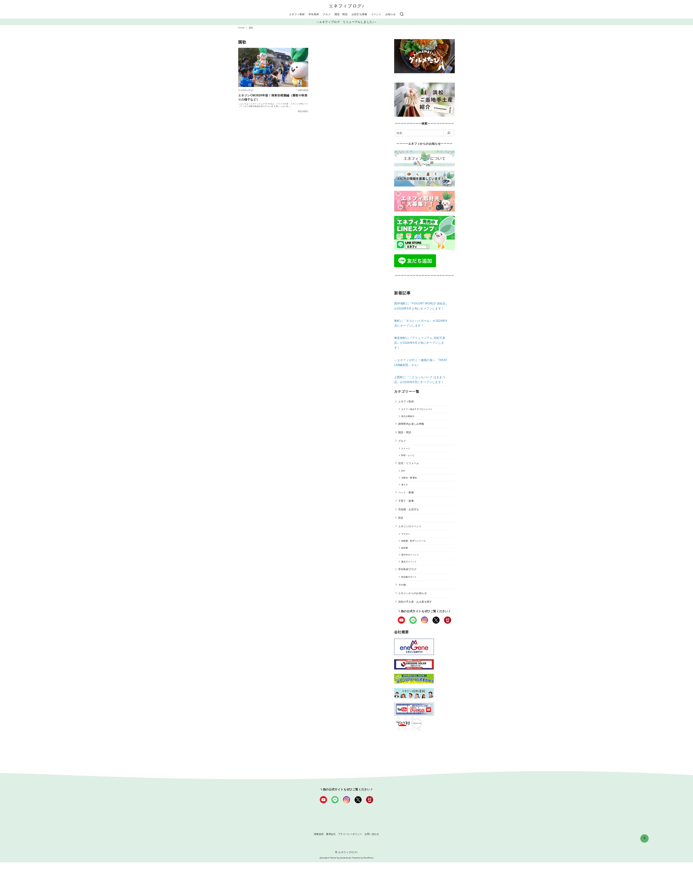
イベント (376, 14)
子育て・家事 (406, 500)
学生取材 (314, 14)
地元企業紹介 (408, 416)
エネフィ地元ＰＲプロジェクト (417, 409)
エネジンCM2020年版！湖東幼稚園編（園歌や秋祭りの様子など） (273, 97)
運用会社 (331, 834)
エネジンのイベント (410, 526)
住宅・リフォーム (408, 463)
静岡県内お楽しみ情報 (411, 423)
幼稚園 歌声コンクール (413, 540)
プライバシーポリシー (350, 834)
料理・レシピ (408, 455)
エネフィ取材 (297, 14)
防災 (401, 517)
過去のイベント (409, 561)
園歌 (251, 27)
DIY (403, 470)
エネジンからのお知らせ (412, 593)
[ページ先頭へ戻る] (644, 838)
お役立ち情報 (359, 14)
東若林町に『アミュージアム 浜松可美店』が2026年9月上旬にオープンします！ (419, 343)
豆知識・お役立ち (408, 509)
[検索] (402, 14)
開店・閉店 (341, 14)
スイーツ (405, 448)
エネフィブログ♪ (346, 6)
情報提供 (319, 834)
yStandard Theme (328, 858)
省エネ (404, 484)
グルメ (327, 14)
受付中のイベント (410, 554)
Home (241, 27)
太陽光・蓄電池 (409, 477)
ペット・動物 (406, 492)
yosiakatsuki (345, 858)
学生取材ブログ (407, 569)
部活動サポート (409, 577)
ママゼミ (405, 534)
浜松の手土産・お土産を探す (415, 601)
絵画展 (404, 547)
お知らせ (390, 14)
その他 (402, 584)
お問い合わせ (372, 834)
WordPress (368, 858)
